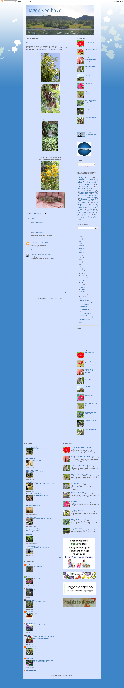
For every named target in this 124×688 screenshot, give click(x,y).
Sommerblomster (83, 202)
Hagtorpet (29, 588)
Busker (88, 184)
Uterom (79, 207)
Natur (79, 201)
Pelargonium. (95, 215)
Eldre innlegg (69, 292)
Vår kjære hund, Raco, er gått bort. (91, 67)
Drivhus (95, 190)
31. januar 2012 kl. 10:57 (41, 232)
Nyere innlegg (32, 292)
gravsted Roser (92, 217)
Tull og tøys (87, 216)
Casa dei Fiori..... (31, 600)
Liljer (79, 182)
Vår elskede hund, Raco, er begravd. (90, 41)
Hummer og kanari (88, 199)
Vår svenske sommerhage (33, 505)
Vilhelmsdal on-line (31, 612)
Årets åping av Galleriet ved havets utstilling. (90, 59)
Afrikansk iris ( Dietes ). (86, 319)
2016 (80, 259)
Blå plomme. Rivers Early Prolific (90, 101)
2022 (80, 246)
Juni (34, 536)
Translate (90, 167)
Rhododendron (82, 194)
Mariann (33, 242)
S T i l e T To (29, 658)
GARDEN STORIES (31, 647)
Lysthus (87, 207)
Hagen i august (37, 460)
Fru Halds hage (30, 458)
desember (84, 271)
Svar (32, 227)
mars (82, 291)
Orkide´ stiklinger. (85, 300)
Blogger (70, 675)
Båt (85, 212)
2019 (80, 252)
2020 (80, 250)
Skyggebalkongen (31, 517)
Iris (95, 214)
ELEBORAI (36, 648)
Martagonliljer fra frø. (91, 109)
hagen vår (29, 534)
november (84, 273)
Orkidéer (90, 201)
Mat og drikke (91, 211)
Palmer (79, 216)
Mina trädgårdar (31, 623)
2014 (80, 264)
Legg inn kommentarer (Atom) (54, 298)
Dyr (92, 207)
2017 (80, 257)
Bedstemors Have (31, 670)
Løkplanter (81, 188)
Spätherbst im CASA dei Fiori (41, 601)
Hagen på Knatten (31, 482)
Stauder (91, 188)
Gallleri (79, 212)
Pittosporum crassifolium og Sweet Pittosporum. (86, 308)
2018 (80, 255)
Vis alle (59, 557)
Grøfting (87, 75)
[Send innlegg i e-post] (45, 213)
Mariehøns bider (37, 566)
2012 (80, 269)
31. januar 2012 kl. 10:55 (41, 222)
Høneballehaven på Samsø (33, 565)
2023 (80, 243)
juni (82, 284)
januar (83, 296)
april (82, 289)
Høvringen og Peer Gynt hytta (41, 547)
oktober (83, 275)
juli (82, 282)
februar (83, 294)
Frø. (81, 298)
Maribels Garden (31, 576)
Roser (90, 204)
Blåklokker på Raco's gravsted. (79, 474)
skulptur (79, 219)
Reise (82, 197)
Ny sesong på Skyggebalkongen (42, 518)
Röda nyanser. (37, 578)
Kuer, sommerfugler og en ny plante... (43, 448)
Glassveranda (81, 211)
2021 (80, 248)
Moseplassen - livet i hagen (33, 529)
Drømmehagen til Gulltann (33, 493)
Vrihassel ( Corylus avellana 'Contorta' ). (86, 316)
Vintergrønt (82, 186)
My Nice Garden (30, 635)
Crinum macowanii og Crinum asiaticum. (86, 312)
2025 (80, 239)
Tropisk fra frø (85, 180)
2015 (80, 262)
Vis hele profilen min (91, 134)
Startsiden (50, 292)
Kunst (79, 190)
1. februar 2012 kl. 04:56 (44, 254)
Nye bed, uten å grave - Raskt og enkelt (43, 483)
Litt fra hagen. (89, 83)
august (83, 280)
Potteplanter (82, 177)
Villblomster (82, 217)
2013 (80, 266)
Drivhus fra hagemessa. (77, 492)
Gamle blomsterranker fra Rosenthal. (86, 303)
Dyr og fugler (93, 197)
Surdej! (35, 613)
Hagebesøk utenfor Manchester (41, 472)
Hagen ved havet (44, 10)
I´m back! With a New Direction (42, 507)
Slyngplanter (92, 182)
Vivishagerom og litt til (32, 546)
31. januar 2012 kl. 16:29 (42, 242)
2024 (80, 241)
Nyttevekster (90, 206)
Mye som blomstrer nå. (77, 510)
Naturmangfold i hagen (32, 530)
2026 (80, 236)
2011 (80, 322)
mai (82, 287)
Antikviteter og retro (88, 192)
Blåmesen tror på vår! (39, 590)
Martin (32, 254)
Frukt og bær (91, 209)
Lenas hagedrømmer (32, 470)
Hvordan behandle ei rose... (40, 495)
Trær (87, 190)
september (84, 278)
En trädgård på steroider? (40, 625)
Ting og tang (93, 195)
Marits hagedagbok (31, 447)
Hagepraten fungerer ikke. (78, 483)
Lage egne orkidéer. (90, 117)
